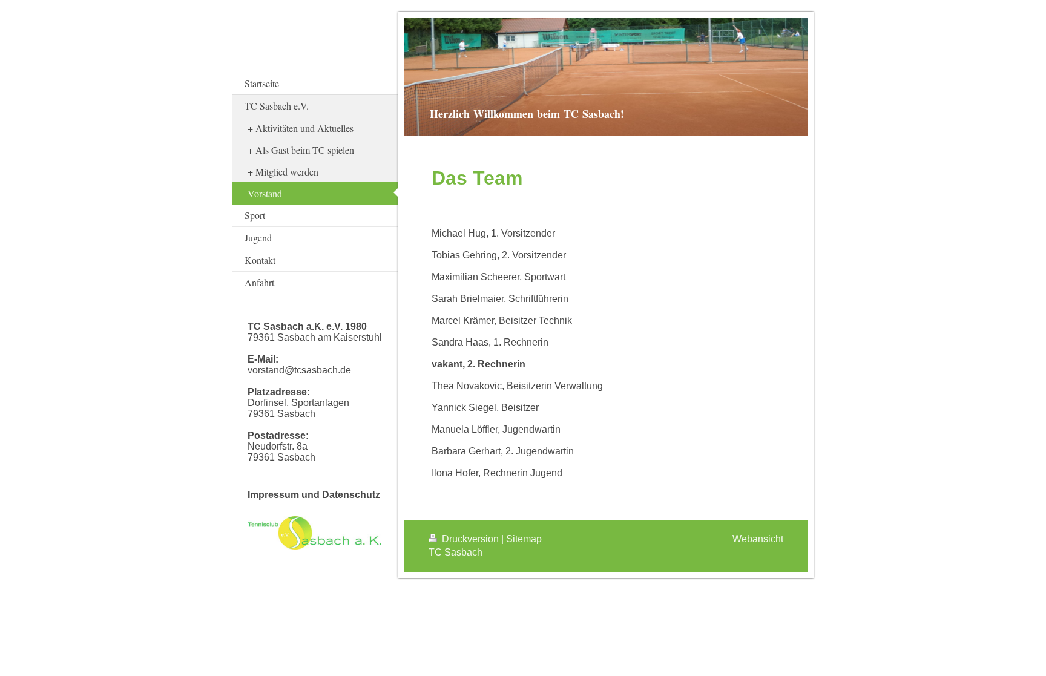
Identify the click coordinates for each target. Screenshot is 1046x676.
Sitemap (524, 539)
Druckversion (470, 539)
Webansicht (757, 539)
